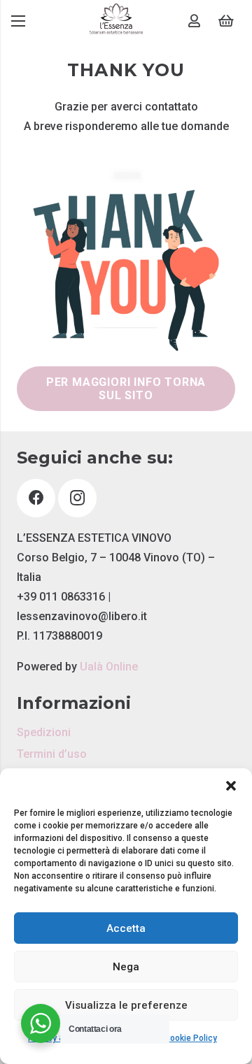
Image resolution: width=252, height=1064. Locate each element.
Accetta (126, 928)
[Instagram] (77, 498)
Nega (126, 967)
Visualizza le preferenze (126, 1005)
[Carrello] (226, 20)
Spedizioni (44, 732)
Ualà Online (109, 666)
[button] (231, 786)
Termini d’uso (52, 754)
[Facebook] (36, 498)
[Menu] (18, 20)
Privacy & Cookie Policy (171, 1038)
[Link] (115, 20)
